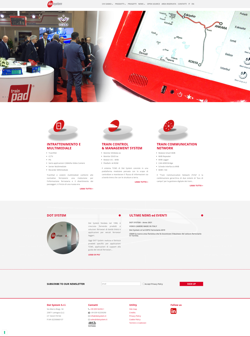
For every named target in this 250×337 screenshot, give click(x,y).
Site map (133, 309)
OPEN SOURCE (153, 4)
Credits (132, 312)
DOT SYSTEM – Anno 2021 (140, 222)
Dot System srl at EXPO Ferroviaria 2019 (147, 230)
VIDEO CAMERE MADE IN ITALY (143, 226)
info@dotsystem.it (98, 316)
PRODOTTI (119, 4)
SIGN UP (191, 283)
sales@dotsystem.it (98, 319)
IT (189, 4)
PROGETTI (132, 4)
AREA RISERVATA (169, 4)
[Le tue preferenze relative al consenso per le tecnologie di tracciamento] (4, 332)
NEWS (140, 4)
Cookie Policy (134, 319)
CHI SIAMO (106, 4)
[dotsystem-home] (125, 101)
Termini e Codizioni (137, 323)
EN (193, 4)
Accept (148, 284)
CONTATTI (182, 4)
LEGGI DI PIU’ (94, 254)
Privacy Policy (135, 316)
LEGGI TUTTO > (86, 188)
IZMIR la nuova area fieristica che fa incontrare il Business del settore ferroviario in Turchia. (165, 235)
